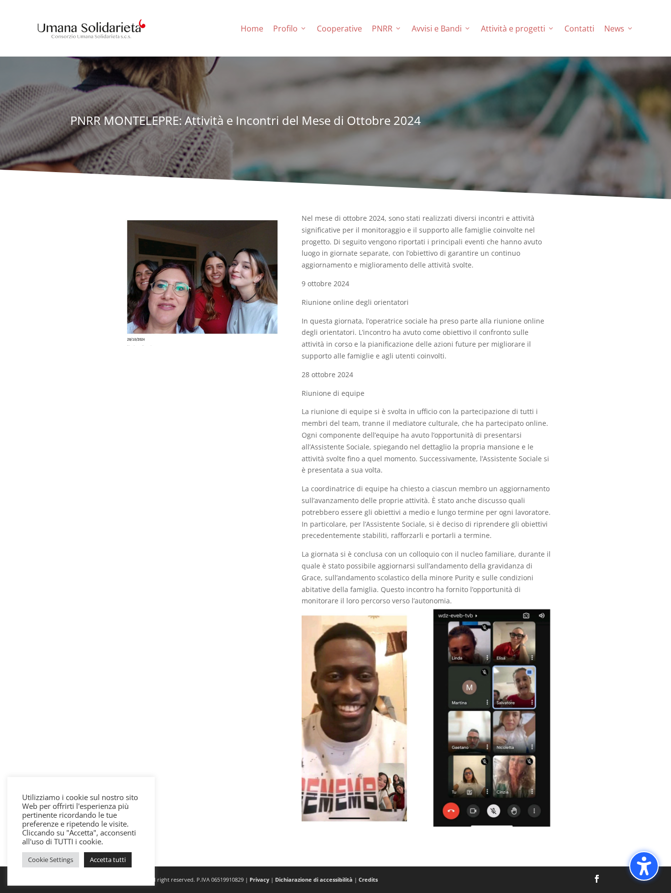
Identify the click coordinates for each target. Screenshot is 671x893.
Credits (368, 879)
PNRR (382, 28)
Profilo (285, 28)
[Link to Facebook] (597, 880)
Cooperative (339, 28)
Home (252, 28)
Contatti (579, 28)
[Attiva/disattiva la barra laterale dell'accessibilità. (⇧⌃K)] (644, 866)
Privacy (259, 879)
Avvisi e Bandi (437, 28)
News (614, 28)
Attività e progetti (513, 28)
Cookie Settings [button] (50, 859)
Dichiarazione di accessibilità (314, 879)
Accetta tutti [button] (108, 859)
